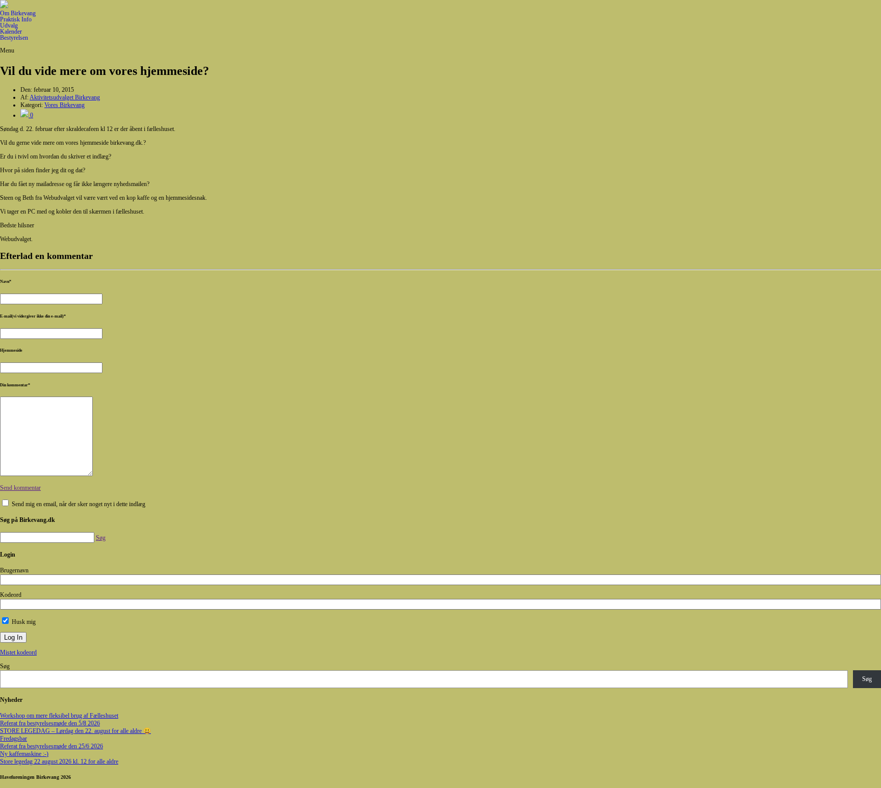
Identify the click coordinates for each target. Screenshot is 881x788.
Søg (5, 666)
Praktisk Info (16, 19)
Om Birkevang (18, 13)
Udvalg (9, 25)
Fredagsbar (13, 738)
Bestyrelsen (14, 37)
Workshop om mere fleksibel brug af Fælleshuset (59, 715)
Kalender (11, 31)
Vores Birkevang (64, 105)
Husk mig (23, 621)
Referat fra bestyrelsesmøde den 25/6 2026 (51, 746)
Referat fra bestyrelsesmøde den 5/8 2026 (50, 723)
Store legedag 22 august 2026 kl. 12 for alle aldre (59, 761)
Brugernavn (14, 570)
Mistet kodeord (18, 652)
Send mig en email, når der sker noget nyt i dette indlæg (78, 504)
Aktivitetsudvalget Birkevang (65, 97)
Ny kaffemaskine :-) (24, 753)
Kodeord (10, 594)
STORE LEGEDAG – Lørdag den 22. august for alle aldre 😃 (75, 730)
